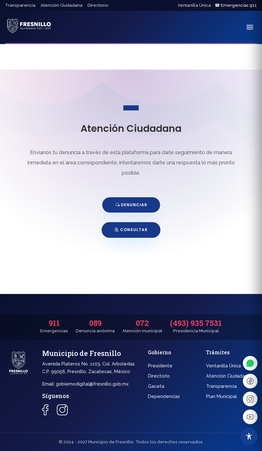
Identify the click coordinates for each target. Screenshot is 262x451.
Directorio (98, 5)
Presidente (160, 365)
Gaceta (156, 386)
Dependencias (164, 396)
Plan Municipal (221, 396)
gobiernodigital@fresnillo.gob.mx (92, 384)
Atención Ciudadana (61, 5)
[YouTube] (250, 417)
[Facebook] (250, 381)
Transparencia (20, 5)
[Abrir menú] (250, 27)
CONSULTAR (134, 229)
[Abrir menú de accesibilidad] (249, 436)
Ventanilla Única (194, 5)
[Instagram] (250, 399)
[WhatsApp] (250, 363)
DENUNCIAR (134, 204)
